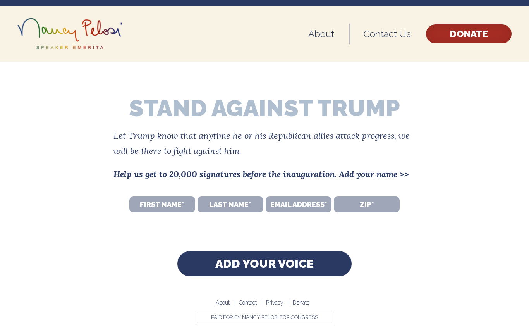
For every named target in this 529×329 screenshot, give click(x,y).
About (321, 34)
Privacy (274, 303)
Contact (248, 303)
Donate (469, 34)
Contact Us (387, 34)
